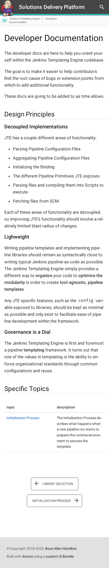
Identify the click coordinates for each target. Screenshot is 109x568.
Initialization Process (23, 418)
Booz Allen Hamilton (61, 548)
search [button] (102, 7)
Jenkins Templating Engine (24, 18)
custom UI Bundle (60, 556)
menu (5, 20)
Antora (27, 556)
